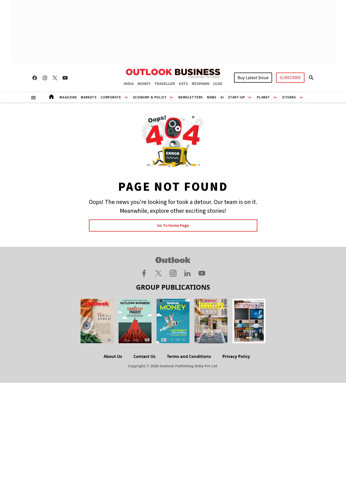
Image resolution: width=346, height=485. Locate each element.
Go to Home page (173, 225)
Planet (263, 97)
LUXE (217, 83)
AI (222, 97)
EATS (183, 83)
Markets (89, 97)
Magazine (68, 97)
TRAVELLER (164, 83)
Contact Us (144, 356)
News (211, 97)
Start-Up (236, 97)
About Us (113, 356)
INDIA (129, 83)
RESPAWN (200, 83)
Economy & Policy (149, 97)
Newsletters (190, 97)
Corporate (111, 97)
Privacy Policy (236, 356)
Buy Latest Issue (253, 77)
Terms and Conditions (189, 356)
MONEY (144, 83)
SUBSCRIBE (290, 77)
